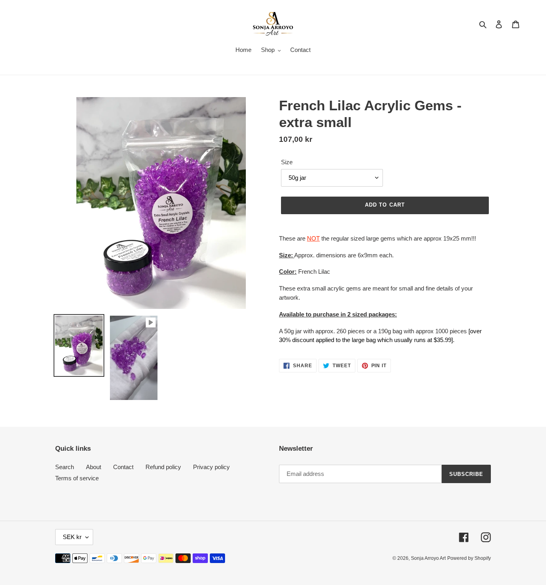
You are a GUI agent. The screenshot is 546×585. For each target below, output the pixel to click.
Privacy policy (211, 467)
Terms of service (77, 478)
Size (287, 162)
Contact (123, 467)
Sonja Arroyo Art (428, 558)
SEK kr (72, 536)
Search (64, 467)
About (93, 467)
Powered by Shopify (469, 558)
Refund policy (163, 467)
